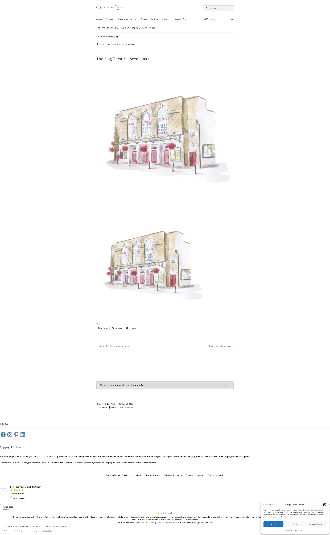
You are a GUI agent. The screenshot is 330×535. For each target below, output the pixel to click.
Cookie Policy (289, 530)
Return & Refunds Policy (116, 475)
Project (109, 44)
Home (102, 44)
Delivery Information (173, 475)
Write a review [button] (18, 498)
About (99, 19)
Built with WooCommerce (121, 407)
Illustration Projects (127, 19)
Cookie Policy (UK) (216, 475)
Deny (295, 524)
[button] (325, 504)
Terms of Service (153, 475)
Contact (110, 19)
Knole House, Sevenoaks (220, 346)
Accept (273, 524)
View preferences (316, 524)
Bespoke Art (180, 19)
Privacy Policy (299, 530)
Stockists (200, 475)
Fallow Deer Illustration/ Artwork (114, 346)
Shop (164, 19)
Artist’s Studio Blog (149, 19)
